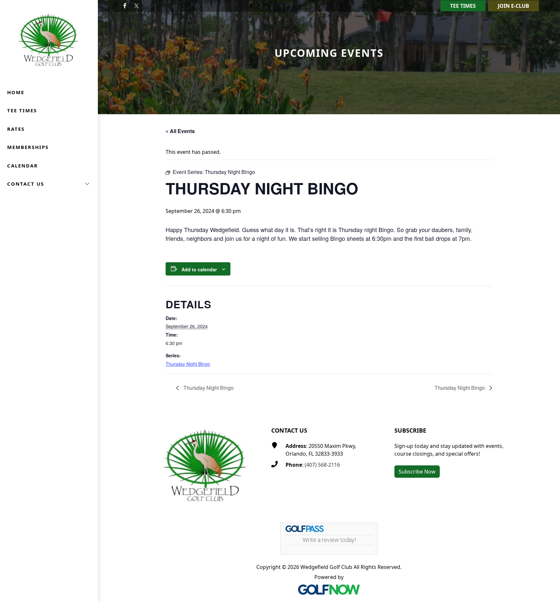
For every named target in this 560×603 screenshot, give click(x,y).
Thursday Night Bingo (188, 364)
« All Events (180, 131)
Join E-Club (513, 5)
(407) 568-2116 (322, 464)
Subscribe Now (417, 471)
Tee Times (463, 5)
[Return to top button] (547, 400)
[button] (49, 184)
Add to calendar (199, 269)
